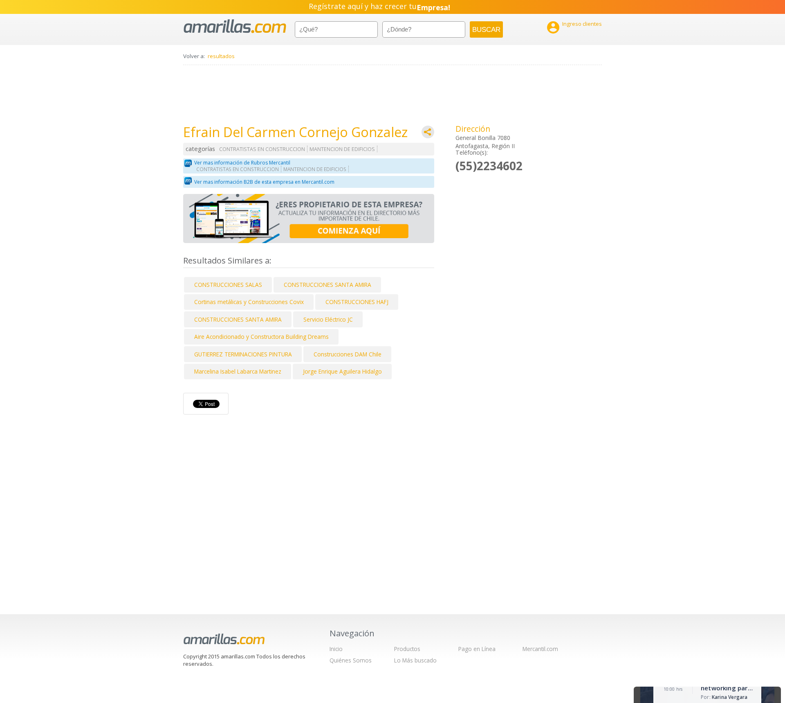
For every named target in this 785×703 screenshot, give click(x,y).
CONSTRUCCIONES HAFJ (356, 302)
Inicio (336, 649)
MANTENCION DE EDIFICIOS (342, 149)
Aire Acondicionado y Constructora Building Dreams (261, 336)
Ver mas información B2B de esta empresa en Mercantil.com (264, 181)
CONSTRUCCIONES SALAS (228, 284)
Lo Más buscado (415, 660)
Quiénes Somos (351, 660)
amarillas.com (235, 26)
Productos (407, 649)
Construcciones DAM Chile (347, 354)
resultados (221, 56)
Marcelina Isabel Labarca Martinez (237, 371)
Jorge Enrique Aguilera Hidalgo (342, 371)
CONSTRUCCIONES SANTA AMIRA (327, 284)
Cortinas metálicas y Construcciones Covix (249, 302)
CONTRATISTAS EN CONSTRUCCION (262, 149)
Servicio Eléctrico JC (328, 319)
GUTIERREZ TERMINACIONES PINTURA (243, 354)
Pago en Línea (477, 649)
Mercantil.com (540, 649)
